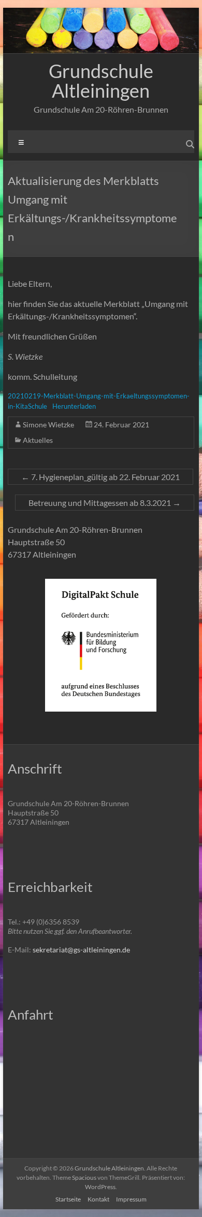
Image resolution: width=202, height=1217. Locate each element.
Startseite (68, 1199)
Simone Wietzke (48, 424)
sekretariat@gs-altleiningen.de (81, 949)
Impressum (131, 1199)
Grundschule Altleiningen (101, 80)
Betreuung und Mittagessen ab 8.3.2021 (104, 502)
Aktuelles (38, 440)
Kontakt (98, 1199)
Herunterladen (74, 406)
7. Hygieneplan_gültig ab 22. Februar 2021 (100, 477)
